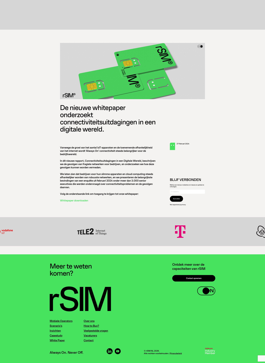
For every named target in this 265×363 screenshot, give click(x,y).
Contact (89, 340)
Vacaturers (90, 335)
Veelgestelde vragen (96, 330)
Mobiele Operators (61, 320)
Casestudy (56, 335)
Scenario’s (56, 325)
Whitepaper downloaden (74, 200)
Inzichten (55, 330)
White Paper (57, 340)
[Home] (80, 311)
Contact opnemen (193, 278)
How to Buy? (91, 325)
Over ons (89, 320)
